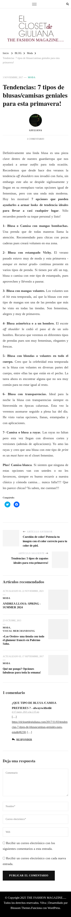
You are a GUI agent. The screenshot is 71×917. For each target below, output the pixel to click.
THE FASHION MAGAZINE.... (46, 897)
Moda (32, 77)
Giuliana (35, 130)
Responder (24, 739)
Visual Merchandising (19, 631)
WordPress (54, 907)
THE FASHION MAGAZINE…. (35, 40)
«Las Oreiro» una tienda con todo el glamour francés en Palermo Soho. (23, 640)
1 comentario (35, 139)
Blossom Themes (20, 907)
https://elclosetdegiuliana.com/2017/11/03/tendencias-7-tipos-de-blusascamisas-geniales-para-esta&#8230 (40, 727)
